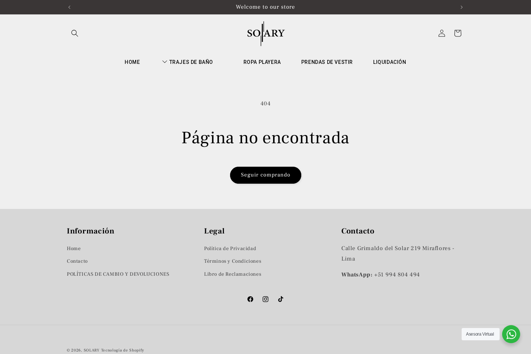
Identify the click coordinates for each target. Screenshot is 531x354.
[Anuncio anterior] (69, 7)
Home (74, 248)
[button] (75, 33)
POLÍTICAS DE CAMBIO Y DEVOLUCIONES (118, 274)
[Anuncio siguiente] (462, 7)
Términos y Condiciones (232, 261)
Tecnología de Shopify (122, 350)
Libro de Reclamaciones (232, 274)
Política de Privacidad (230, 248)
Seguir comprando (265, 174)
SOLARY (92, 350)
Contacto (77, 261)
